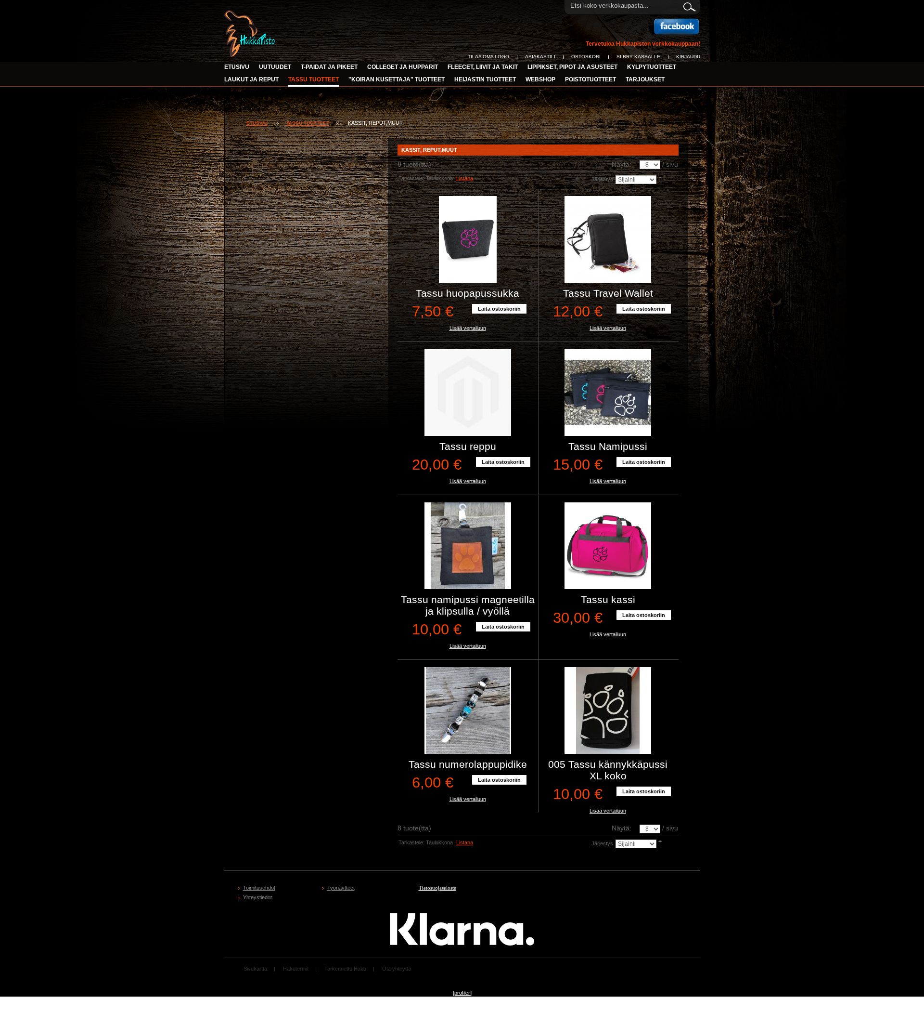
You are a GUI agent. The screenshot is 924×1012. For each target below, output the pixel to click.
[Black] (608, 239)
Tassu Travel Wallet (608, 293)
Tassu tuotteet (307, 123)
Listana (464, 178)
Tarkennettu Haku (345, 969)
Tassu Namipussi (607, 446)
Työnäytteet (341, 888)
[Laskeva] (661, 179)
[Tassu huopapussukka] (468, 239)
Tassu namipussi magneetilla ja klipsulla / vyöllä (468, 605)
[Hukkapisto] (250, 15)
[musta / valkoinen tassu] (608, 710)
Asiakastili (540, 56)
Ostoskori (586, 56)
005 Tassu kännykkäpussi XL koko (607, 770)
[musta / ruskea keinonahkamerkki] (468, 545)
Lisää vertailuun (467, 328)
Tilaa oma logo (488, 56)
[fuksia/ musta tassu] (608, 545)
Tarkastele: (411, 178)
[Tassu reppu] (468, 392)
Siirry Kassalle (638, 56)
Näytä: (621, 164)
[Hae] (689, 5)
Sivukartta (255, 969)
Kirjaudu (688, 56)
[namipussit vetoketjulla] (608, 392)
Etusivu (236, 67)
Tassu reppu (467, 446)
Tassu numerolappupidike (468, 764)
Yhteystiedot (257, 897)
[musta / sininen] (468, 710)
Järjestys (602, 179)
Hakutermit (295, 969)
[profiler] (462, 993)
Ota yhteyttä (396, 969)
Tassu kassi (608, 599)
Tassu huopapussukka (467, 293)
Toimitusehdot (259, 888)
